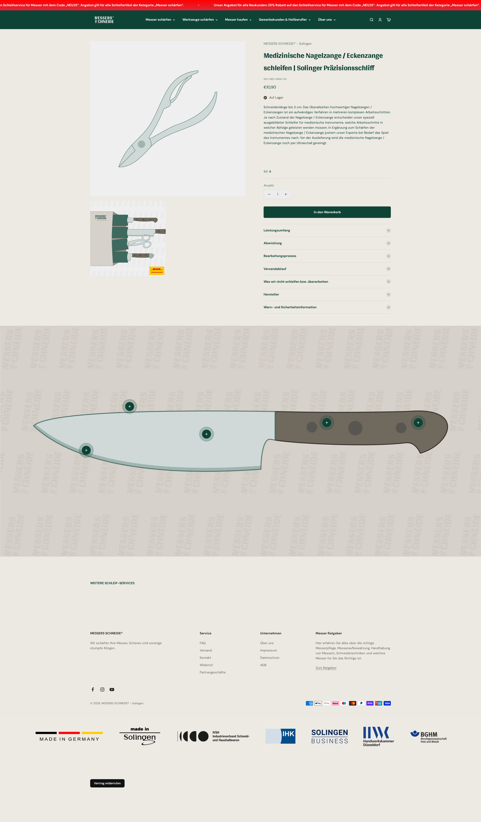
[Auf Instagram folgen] (102, 689)
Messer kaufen (236, 20)
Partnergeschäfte (213, 672)
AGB (263, 665)
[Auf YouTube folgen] (111, 689)
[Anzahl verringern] (269, 194)
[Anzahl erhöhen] (285, 194)
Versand (206, 650)
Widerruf (206, 665)
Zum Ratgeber (326, 668)
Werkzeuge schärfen (198, 20)
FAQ (203, 643)
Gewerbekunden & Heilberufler (283, 20)
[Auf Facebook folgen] (92, 689)
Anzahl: (269, 185)
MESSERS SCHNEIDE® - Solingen (288, 44)
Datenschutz (269, 658)
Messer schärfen (158, 20)
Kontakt (205, 658)
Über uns (325, 20)
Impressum (268, 650)
